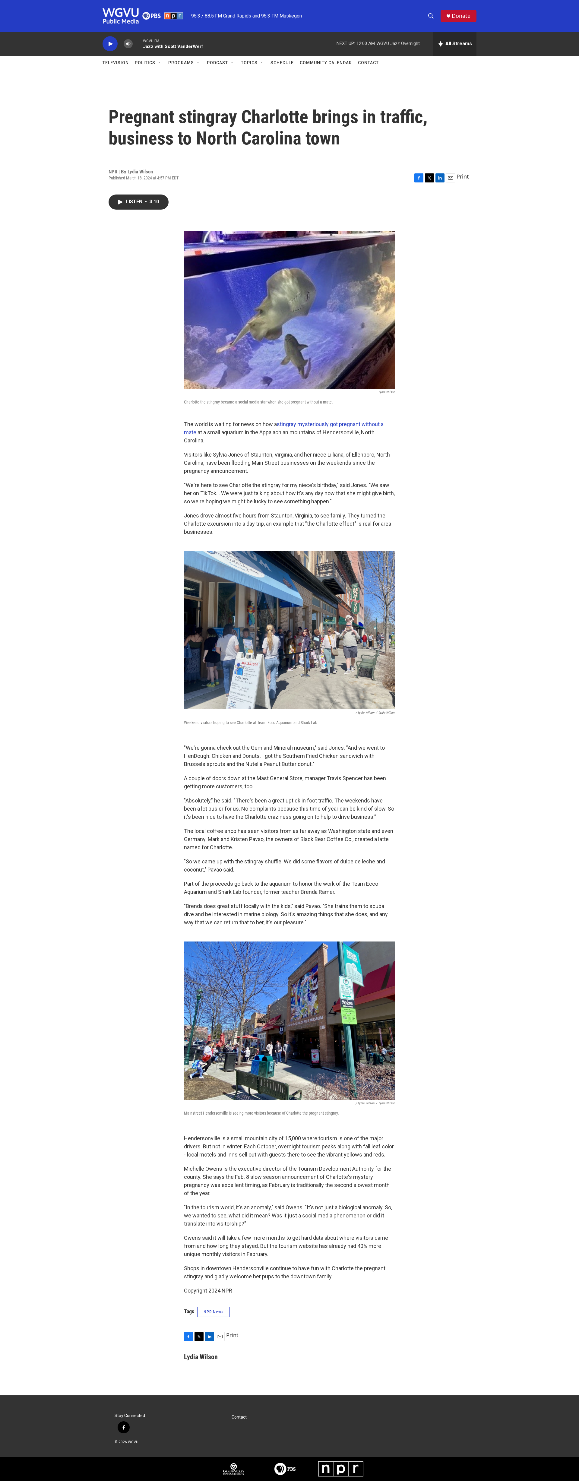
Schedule (282, 62)
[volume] (128, 44)
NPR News (213, 1311)
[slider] (138, 43)
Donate (461, 16)
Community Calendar (326, 62)
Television (116, 62)
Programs (181, 62)
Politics (145, 62)
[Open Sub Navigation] (159, 62)
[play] (110, 43)
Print (463, 176)
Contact (368, 62)
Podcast (217, 62)
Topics (249, 62)
